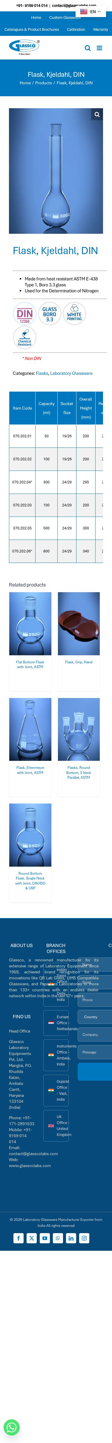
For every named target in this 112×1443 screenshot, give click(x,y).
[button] (97, 114)
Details (34, 628)
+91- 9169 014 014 (31, 5)
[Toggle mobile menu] (100, 48)
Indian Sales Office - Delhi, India (62, 984)
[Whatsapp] (12, 1427)
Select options (30, 622)
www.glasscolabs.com (30, 1165)
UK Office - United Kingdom (63, 1125)
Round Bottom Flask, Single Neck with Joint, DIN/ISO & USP (30, 881)
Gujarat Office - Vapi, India (63, 1090)
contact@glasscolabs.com (74, 5)
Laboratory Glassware (71, 373)
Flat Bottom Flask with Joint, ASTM (30, 664)
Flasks (42, 373)
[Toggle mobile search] (88, 48)
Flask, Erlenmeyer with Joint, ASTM (30, 770)
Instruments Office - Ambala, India (63, 1055)
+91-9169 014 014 (20, 1135)
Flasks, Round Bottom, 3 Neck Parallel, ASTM (78, 772)
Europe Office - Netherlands (63, 1022)
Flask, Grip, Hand (79, 662)
